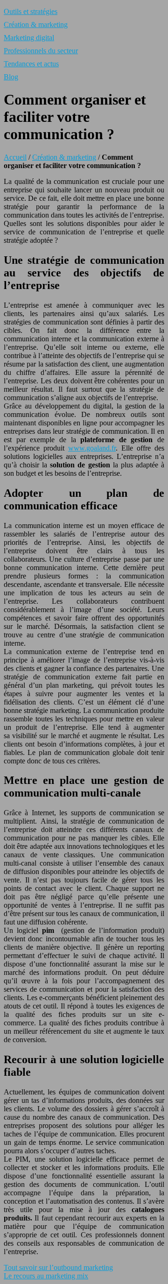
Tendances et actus (31, 64)
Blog (11, 77)
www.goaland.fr (92, 448)
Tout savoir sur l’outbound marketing (58, 1267)
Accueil (15, 157)
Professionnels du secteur (41, 51)
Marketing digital (29, 38)
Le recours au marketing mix (46, 1276)
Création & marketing (36, 24)
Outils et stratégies (30, 11)
